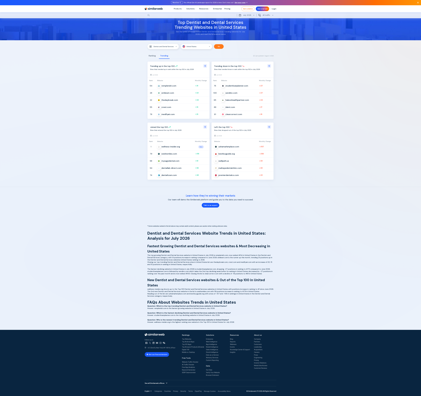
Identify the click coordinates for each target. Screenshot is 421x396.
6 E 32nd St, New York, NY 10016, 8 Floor (161, 348)
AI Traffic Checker (188, 365)
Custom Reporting (212, 360)
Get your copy (240, 3)
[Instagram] (160, 343)
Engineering (258, 357)
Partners (257, 342)
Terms (190, 391)
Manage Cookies (210, 391)
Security (183, 391)
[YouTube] (157, 343)
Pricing (256, 360)
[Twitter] (150, 343)
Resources (234, 335)
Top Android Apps (188, 342)
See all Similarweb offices (154, 383)
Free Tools (186, 358)
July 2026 (247, 15)
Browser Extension (212, 375)
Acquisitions (258, 349)
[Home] (154, 8)
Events (232, 347)
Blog (231, 339)
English (147, 391)
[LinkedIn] (153, 343)
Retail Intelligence (212, 347)
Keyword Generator (188, 370)
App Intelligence (211, 344)
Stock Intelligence (212, 352)
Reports (232, 342)
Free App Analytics (188, 367)
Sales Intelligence (212, 349)
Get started (262, 9)
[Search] (210, 15)
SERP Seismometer (189, 372)
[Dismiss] (418, 2)
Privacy (175, 391)
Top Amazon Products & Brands (193, 347)
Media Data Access (260, 365)
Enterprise (209, 339)
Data (208, 366)
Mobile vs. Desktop (188, 352)
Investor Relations (260, 363)
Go (219, 46)
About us (258, 335)
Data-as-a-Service (212, 355)
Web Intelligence (211, 342)
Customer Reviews (260, 368)
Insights (232, 352)
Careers (257, 352)
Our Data (209, 370)
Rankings (186, 335)
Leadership (258, 347)
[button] (163, 46)
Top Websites (186, 339)
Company (257, 339)
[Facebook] (146, 343)
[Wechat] (164, 343)
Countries (167, 391)
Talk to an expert (210, 205)
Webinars (233, 344)
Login (274, 9)
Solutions (210, 335)
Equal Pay (198, 391)
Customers (258, 344)
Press (256, 355)
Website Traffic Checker (190, 362)
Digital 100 (185, 349)
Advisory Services (212, 357)
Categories (158, 391)
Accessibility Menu (224, 391)
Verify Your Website (213, 372)
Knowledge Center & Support (240, 349)
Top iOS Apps (186, 344)
